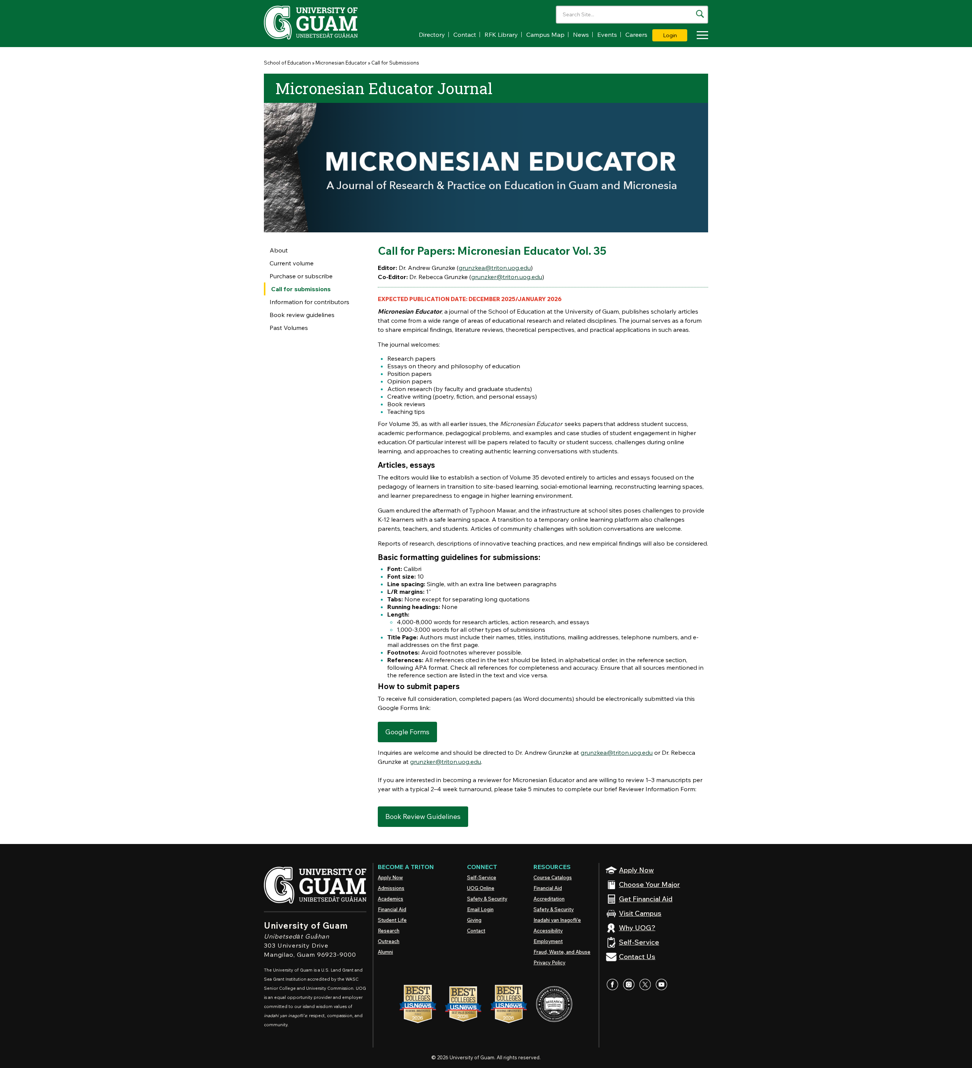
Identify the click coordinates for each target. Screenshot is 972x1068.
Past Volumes (289, 327)
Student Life (392, 920)
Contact (464, 34)
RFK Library (501, 34)
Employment (548, 941)
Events (607, 34)
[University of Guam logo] (321, 22)
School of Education (287, 63)
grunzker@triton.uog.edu (506, 277)
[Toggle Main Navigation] (700, 36)
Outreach (388, 941)
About (279, 250)
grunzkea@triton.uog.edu (495, 267)
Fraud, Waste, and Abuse (561, 952)
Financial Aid (392, 909)
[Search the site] (700, 14)
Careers (636, 34)
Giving (474, 920)
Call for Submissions (395, 63)
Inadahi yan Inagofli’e (557, 920)
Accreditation (549, 899)
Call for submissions (301, 289)
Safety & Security (487, 899)
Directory (432, 34)
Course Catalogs (552, 877)
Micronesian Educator (341, 63)
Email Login (480, 909)
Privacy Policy (549, 962)
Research (388, 931)
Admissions (391, 888)
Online (480, 888)
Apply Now (390, 877)
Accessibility (548, 931)
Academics (390, 899)
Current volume (292, 263)
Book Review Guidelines (423, 816)
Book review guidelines (302, 315)
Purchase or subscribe (301, 276)
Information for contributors (309, 302)
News (581, 34)
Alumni (385, 952)
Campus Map (545, 34)
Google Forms (407, 731)
